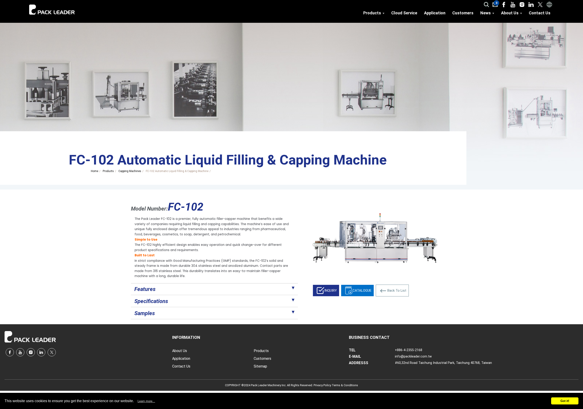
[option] (375, 238)
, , (443, 363)
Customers (462, 12)
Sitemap (260, 366)
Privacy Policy (323, 385)
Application (434, 12)
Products (372, 12)
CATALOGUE (362, 290)
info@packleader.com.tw (413, 356)
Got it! (564, 401)
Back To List (396, 290)
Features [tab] (145, 289)
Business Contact (369, 337)
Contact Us (539, 12)
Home (94, 171)
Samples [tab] (144, 313)
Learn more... (146, 401)
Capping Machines (129, 171)
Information (186, 337)
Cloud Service (404, 12)
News (485, 12)
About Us (510, 12)
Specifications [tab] (151, 301)
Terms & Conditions (345, 385)
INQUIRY (330, 290)
